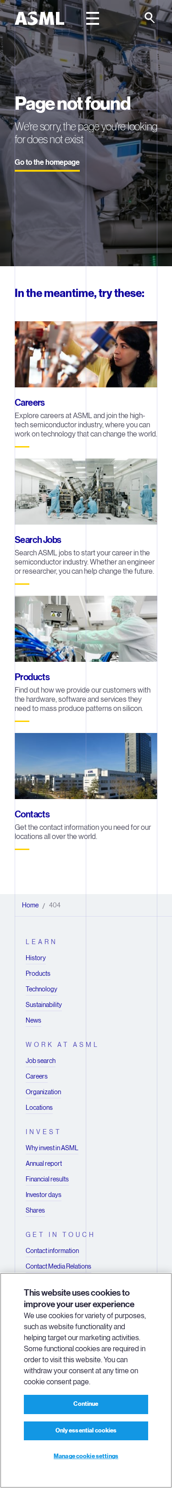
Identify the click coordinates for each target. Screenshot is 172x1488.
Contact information (52, 1250)
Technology (41, 989)
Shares (35, 1210)
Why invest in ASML (52, 1148)
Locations (39, 1107)
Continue (85, 1404)
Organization (43, 1092)
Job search (40, 1060)
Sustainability (44, 1004)
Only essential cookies (86, 1430)
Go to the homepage (47, 162)
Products (38, 973)
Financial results (47, 1179)
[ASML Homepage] (39, 18)
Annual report (44, 1163)
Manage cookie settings (86, 1456)
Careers (37, 1076)
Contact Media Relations (58, 1266)
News (33, 1020)
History (36, 958)
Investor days (43, 1194)
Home (30, 905)
